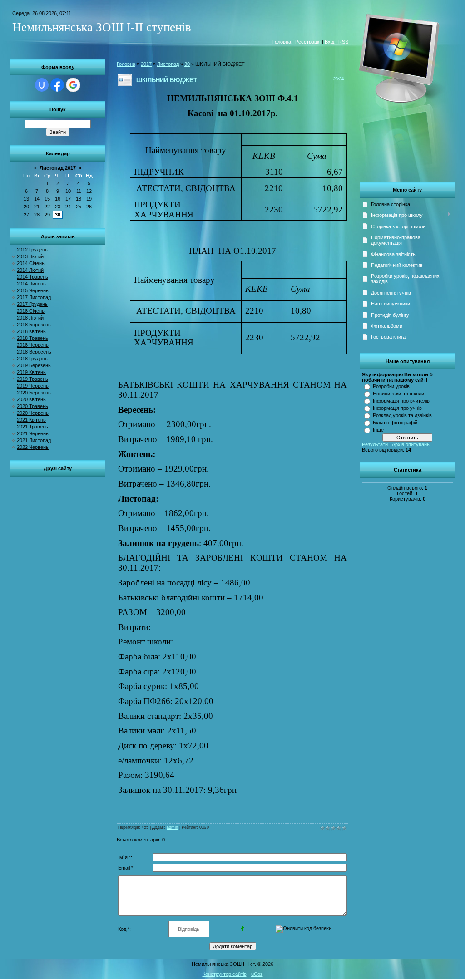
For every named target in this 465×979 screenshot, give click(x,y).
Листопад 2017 (58, 168)
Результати (375, 444)
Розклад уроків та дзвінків (402, 415)
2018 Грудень (32, 358)
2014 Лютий (30, 270)
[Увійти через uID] (42, 85)
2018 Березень (34, 324)
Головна (281, 41)
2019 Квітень (31, 372)
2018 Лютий (30, 317)
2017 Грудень (32, 304)
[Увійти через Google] (73, 85)
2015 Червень (33, 290)
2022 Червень (33, 447)
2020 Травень (32, 406)
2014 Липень (31, 283)
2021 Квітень (31, 420)
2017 (146, 64)
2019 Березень (34, 365)
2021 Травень (32, 426)
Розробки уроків (391, 386)
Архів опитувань (411, 444)
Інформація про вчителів (401, 400)
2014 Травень (32, 277)
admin (172, 827)
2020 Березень (34, 392)
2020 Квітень (31, 399)
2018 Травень (32, 338)
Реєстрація (308, 41)
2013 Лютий (30, 256)
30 (57, 214)
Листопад (168, 64)
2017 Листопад (34, 297)
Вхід (329, 41)
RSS (343, 41)
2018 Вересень (34, 351)
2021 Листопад (34, 440)
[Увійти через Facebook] (57, 85)
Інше (378, 430)
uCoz (257, 974)
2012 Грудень (32, 249)
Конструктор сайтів (225, 974)
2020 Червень (33, 413)
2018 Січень (31, 311)
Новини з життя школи (398, 393)
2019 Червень (33, 386)
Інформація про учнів (397, 408)
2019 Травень (32, 379)
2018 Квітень (31, 331)
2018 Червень (33, 345)
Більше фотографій (395, 422)
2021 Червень (33, 433)
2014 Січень (31, 263)
